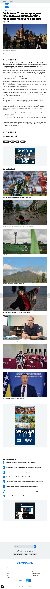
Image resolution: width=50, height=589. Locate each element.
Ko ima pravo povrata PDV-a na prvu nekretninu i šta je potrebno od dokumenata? (24, 467)
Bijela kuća (6, 141)
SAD (17, 141)
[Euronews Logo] (7, 5)
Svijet (6, 10)
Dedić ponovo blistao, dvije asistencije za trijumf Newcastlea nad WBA (17, 197)
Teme (8, 567)
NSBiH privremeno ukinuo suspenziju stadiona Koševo (14, 254)
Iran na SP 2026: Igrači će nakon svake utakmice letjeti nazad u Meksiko (22, 486)
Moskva (22, 141)
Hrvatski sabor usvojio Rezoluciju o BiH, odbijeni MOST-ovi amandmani (22, 476)
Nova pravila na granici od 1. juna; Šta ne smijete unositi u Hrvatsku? (21, 462)
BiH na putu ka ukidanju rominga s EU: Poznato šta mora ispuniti (16, 312)
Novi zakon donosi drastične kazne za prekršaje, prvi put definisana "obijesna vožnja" (25, 472)
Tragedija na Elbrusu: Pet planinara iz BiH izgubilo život (18, 495)
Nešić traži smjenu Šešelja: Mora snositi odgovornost (14, 398)
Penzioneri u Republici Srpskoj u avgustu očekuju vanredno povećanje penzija (23, 491)
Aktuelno (9, 10)
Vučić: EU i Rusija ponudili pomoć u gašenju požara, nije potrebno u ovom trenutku (24, 481)
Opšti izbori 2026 (18, 554)
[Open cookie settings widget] (2, 586)
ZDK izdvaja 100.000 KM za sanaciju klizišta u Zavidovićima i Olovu (17, 341)
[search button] (8, 2)
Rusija (12, 141)
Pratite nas (21, 580)
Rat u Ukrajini (33, 554)
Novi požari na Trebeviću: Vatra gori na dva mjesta (13, 283)
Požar (26, 554)
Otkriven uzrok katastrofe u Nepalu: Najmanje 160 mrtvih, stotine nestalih (18, 226)
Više (33, 567)
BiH (4, 1)
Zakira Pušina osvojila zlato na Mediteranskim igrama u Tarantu (16, 369)
